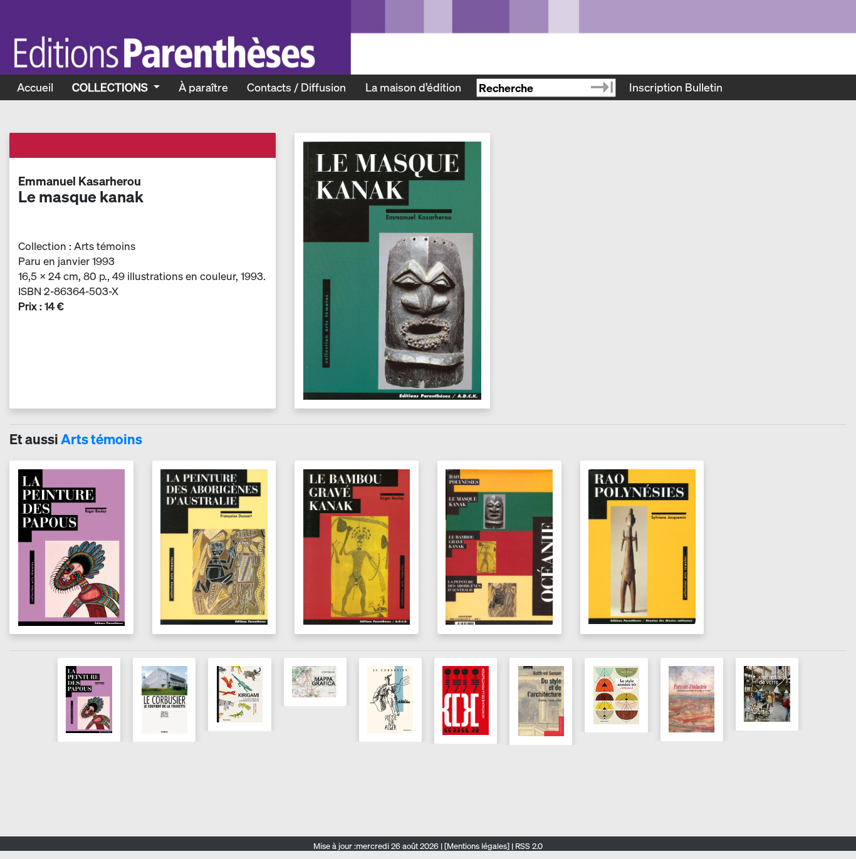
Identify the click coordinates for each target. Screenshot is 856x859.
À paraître (203, 87)
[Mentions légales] (476, 846)
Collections (111, 87)
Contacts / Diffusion (296, 87)
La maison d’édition (413, 87)
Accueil (35, 87)
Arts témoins (101, 439)
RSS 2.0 (528, 846)
